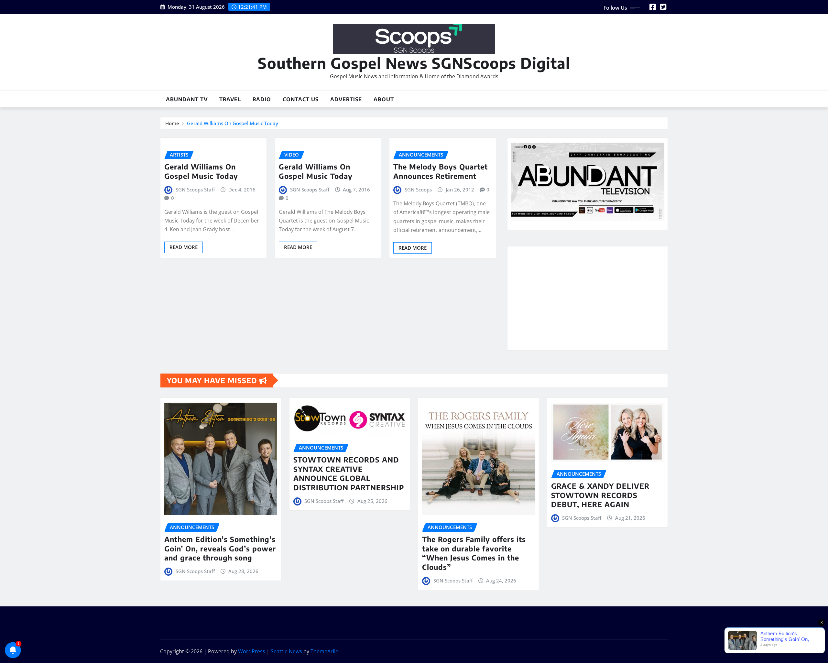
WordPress (251, 651)
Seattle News (286, 651)
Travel (230, 99)
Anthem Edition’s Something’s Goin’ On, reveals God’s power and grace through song (220, 548)
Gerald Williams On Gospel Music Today (232, 123)
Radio (262, 99)
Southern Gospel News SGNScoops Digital (414, 63)
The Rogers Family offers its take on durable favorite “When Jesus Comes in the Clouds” (474, 553)
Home (172, 123)
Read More (183, 247)
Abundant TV (187, 99)
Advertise (346, 99)
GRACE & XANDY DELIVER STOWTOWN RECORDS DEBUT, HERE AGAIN (600, 495)
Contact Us (301, 99)
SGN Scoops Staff (195, 189)
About (384, 99)
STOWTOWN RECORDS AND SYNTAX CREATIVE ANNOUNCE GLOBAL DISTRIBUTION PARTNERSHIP (348, 473)
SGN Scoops (418, 189)
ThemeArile (324, 651)
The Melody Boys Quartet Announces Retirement (440, 171)
